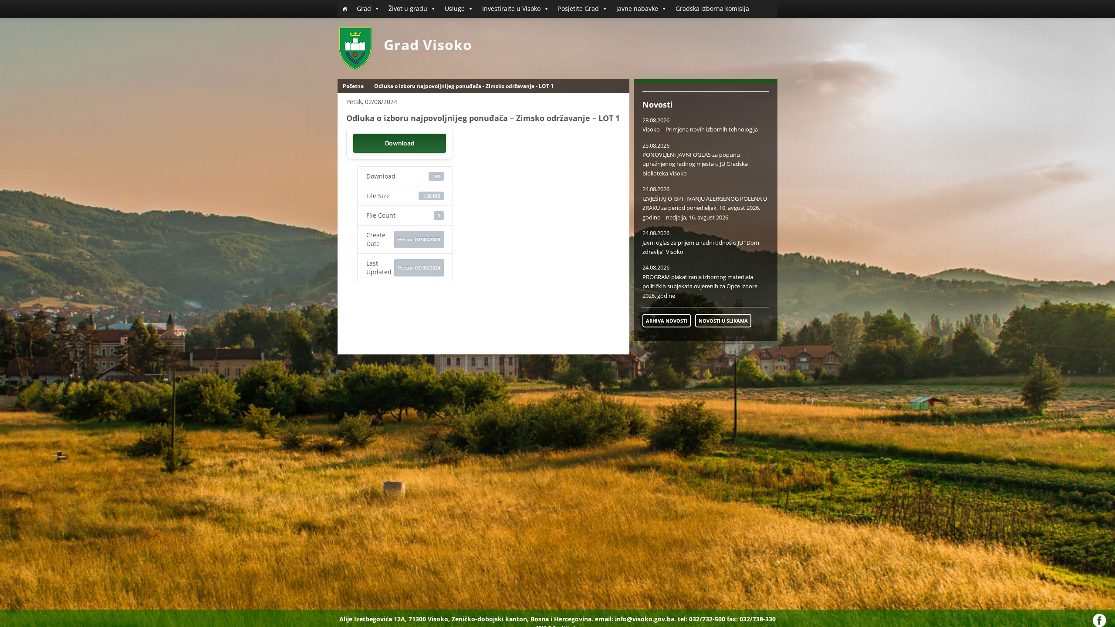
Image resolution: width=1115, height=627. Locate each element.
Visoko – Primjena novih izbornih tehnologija (700, 129)
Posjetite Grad (578, 8)
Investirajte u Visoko (511, 8)
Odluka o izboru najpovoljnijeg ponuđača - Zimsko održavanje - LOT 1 (464, 86)
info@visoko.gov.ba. (645, 619)
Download (400, 143)
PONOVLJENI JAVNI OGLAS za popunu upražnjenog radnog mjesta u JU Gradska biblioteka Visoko (695, 164)
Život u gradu (408, 8)
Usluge (455, 8)
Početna (353, 86)
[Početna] (345, 8)
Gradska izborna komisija (712, 8)
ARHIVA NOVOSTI (666, 320)
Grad (364, 8)
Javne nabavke (637, 8)
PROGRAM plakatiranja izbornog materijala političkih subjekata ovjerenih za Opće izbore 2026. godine (699, 286)
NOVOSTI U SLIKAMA (723, 320)
